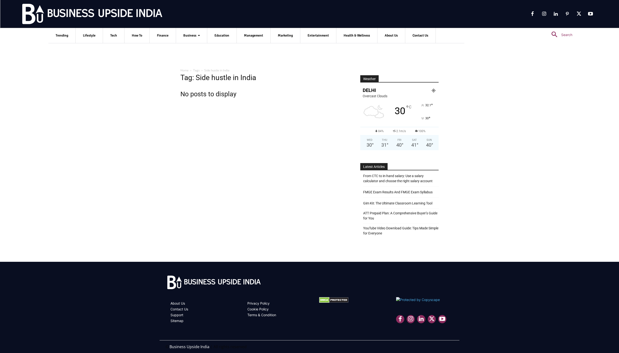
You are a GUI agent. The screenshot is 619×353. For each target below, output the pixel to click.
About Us (177, 303)
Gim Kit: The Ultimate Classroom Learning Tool (397, 203)
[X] (578, 14)
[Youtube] (590, 14)
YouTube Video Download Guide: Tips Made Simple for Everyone (400, 230)
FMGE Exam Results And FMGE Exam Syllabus (398, 192)
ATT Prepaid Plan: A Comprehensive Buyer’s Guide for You (400, 215)
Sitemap (177, 321)
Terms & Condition (261, 315)
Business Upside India (189, 346)
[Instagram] (544, 14)
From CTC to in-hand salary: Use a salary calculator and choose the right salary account (398, 178)
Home (184, 70)
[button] (559, 35)
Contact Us (179, 309)
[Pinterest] (567, 14)
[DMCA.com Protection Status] (333, 302)
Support (176, 315)
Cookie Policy (258, 309)
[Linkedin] (555, 14)
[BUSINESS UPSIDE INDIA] (79, 15)
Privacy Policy (258, 303)
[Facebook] (532, 14)
